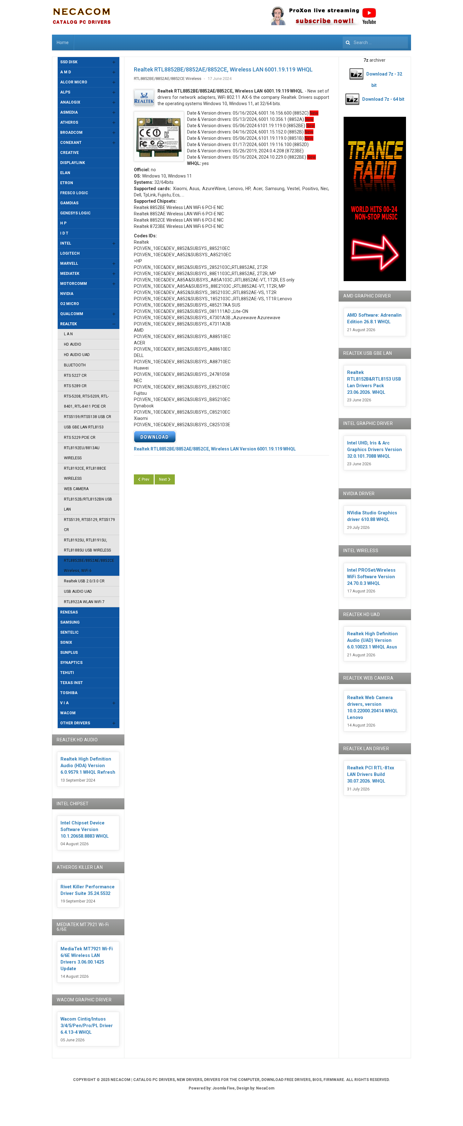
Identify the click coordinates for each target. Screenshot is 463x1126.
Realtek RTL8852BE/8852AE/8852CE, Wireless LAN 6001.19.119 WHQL (223, 69)
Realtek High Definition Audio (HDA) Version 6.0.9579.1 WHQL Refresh (87, 765)
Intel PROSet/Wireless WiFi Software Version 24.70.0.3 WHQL (371, 577)
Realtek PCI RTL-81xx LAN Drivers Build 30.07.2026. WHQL (370, 774)
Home (63, 42)
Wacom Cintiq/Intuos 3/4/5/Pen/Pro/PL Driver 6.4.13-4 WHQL (86, 1025)
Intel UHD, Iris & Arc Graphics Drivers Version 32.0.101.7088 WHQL (374, 449)
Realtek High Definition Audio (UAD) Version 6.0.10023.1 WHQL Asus (372, 640)
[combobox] (375, 42)
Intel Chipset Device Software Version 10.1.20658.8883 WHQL (84, 829)
